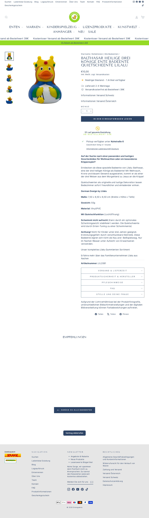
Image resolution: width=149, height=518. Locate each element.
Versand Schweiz (110, 477)
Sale (92, 32)
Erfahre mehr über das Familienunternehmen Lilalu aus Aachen (109, 257)
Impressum (107, 485)
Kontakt (90, 2)
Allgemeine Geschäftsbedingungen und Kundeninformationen (118, 458)
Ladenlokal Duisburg (23, 2)
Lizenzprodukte (98, 27)
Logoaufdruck (47, 2)
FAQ (98, 2)
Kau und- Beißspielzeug (125, 238)
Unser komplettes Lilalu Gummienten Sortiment (105, 249)
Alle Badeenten (111, 54)
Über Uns (73, 2)
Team (82, 2)
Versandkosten (102, 74)
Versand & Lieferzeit (112, 271)
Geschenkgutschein (13, 5)
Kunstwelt (128, 27)
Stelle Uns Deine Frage (112, 294)
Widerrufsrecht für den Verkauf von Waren (119, 464)
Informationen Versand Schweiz (97, 95)
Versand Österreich (111, 473)
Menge (85, 107)
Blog (36, 2)
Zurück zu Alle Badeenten (76, 410)
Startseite (85, 54)
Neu (81, 32)
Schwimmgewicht (90, 223)
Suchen (8, 2)
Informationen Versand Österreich (98, 101)
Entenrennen (61, 2)
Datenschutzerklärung (113, 481)
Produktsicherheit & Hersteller (112, 277)
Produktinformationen (112, 2)
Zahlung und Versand (112, 469)
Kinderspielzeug (62, 27)
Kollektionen (97, 54)
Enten (15, 27)
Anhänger (63, 32)
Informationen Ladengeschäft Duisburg (102, 149)
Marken (34, 27)
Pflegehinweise (112, 282)
